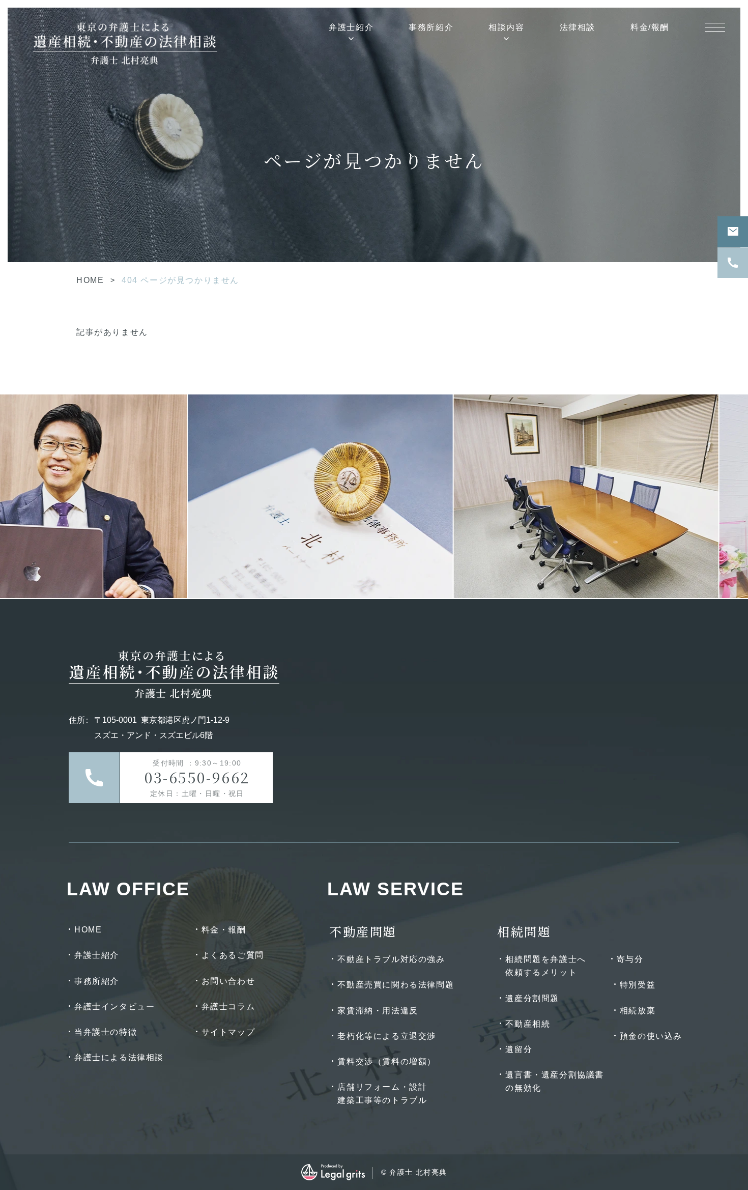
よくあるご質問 (233, 955)
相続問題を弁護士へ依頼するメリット (545, 966)
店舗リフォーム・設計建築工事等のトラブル (382, 1093)
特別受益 (637, 984)
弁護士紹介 (351, 27)
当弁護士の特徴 (105, 1032)
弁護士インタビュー (114, 1006)
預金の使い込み (651, 1036)
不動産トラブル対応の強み (391, 959)
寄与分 (630, 959)
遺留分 (518, 1049)
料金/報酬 (649, 27)
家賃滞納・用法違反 (377, 1010)
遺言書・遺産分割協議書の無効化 (554, 1081)
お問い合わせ (228, 981)
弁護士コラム (228, 1006)
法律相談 (577, 27)
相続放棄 (637, 1010)
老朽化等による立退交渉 (386, 1036)
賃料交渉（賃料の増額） (386, 1061)
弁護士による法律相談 (119, 1057)
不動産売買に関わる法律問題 (395, 984)
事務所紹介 (431, 27)
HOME (90, 280)
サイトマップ (228, 1032)
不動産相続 (527, 1023)
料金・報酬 (224, 929)
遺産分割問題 (532, 998)
